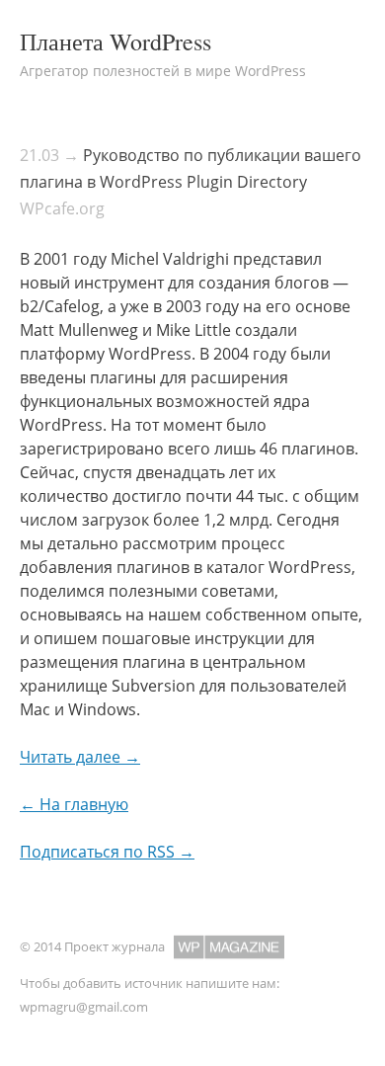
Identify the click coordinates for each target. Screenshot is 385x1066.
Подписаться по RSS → (107, 851)
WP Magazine (229, 947)
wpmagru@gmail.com (84, 1007)
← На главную (74, 804)
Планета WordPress (115, 41)
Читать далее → (80, 757)
